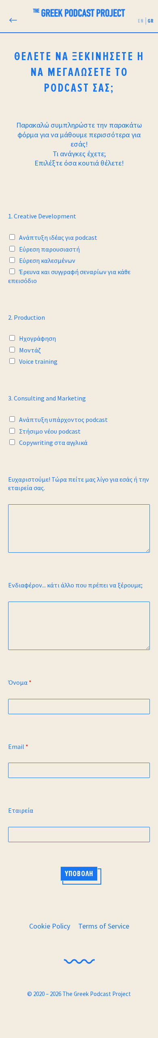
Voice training (38, 361)
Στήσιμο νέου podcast (50, 431)
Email (18, 746)
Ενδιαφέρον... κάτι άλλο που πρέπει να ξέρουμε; (75, 585)
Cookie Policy (49, 926)
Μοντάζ (30, 350)
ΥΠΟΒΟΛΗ (79, 874)
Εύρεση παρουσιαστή (49, 249)
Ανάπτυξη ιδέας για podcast (58, 237)
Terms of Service (103, 926)
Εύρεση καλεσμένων (47, 260)
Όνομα (20, 682)
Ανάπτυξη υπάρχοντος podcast (63, 419)
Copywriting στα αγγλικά (53, 442)
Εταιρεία (20, 810)
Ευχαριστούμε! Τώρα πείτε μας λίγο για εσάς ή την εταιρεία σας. (78, 483)
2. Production (26, 317)
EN (141, 20)
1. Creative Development (42, 216)
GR (150, 20)
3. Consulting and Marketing (47, 398)
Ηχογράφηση (37, 338)
